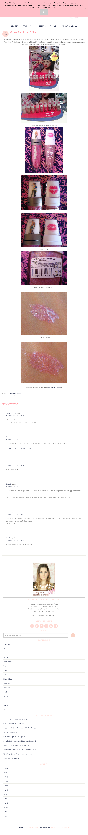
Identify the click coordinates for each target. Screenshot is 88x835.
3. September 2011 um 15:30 (15, 540)
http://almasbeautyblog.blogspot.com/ (19, 448)
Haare (5, 670)
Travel (5, 705)
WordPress (55, 828)
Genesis (65, 828)
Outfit (5, 692)
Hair (4, 675)
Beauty (5, 648)
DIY (4, 653)
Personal (6, 696)
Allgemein (15, 396)
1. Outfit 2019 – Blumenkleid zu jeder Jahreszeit (19, 741)
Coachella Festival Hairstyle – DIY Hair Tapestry (20, 728)
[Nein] (85, 8)
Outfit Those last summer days (14, 724)
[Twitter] (37, 626)
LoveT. (8, 538)
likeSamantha (11, 413)
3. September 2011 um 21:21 (15, 486)
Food (5, 666)
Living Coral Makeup (10, 732)
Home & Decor (8, 679)
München (6, 688)
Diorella (8, 484)
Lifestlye (6, 683)
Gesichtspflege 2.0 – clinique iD (14, 737)
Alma (8, 437)
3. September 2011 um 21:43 (15, 465)
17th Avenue (33, 828)
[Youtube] (51, 626)
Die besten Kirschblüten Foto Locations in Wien (19, 750)
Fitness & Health (9, 662)
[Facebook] (32, 626)
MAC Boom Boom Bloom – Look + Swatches (18, 754)
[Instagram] (46, 626)
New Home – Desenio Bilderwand (15, 719)
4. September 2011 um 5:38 (15, 439)
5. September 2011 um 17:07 (15, 416)
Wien (5, 709)
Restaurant (7, 701)
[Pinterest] (42, 626)
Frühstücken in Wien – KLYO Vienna (16, 745)
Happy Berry (10, 463)
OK (44, 12)
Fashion (6, 657)
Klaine (8, 512)
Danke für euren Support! (12, 758)
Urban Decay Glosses (54, 387)
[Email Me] (56, 626)
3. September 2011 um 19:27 (15, 514)
